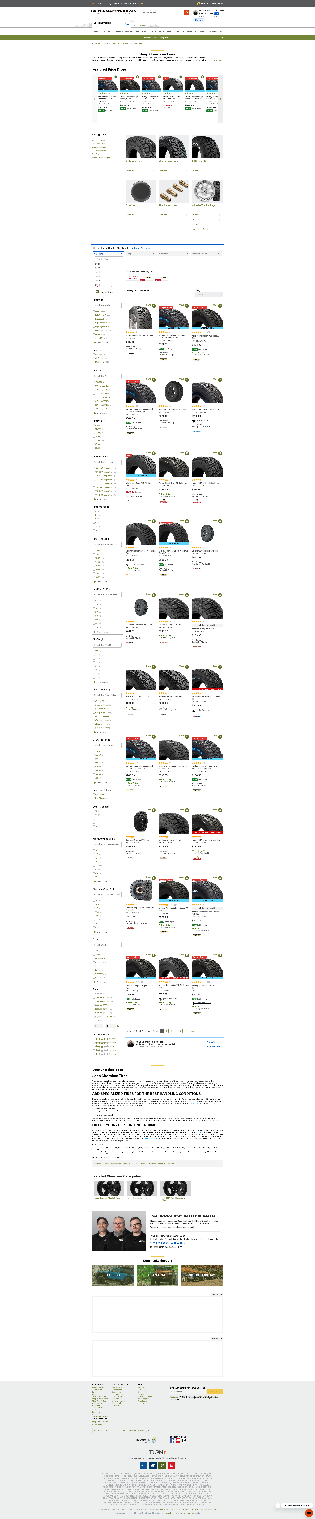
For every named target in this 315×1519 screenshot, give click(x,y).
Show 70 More (102, 343)
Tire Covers (96, 154)
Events (94, 1394)
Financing (96, 1405)
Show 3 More (102, 932)
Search (186, 12)
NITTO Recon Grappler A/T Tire (139, 335)
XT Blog (95, 1410)
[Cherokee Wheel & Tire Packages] (207, 191)
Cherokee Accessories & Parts (104, 44)
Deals (95, 31)
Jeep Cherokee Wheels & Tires (130, 44)
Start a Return (117, 1390)
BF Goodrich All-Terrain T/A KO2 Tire (206, 697)
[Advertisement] (157, 1314)
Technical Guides (98, 1408)
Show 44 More (102, 632)
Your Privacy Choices (192, 1509)
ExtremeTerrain (170, 1458)
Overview (141, 1388)
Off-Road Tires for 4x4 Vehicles (161, 1164)
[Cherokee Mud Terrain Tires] (174, 146)
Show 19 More (102, 982)
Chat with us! (117, 1399)
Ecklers (182, 1458)
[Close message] (222, 38)
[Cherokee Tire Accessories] (174, 191)
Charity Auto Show (145, 1396)
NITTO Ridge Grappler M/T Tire (173, 409)
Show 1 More (102, 733)
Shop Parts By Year (99, 1396)
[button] (199, 20)
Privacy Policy (202, 1396)
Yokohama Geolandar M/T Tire (205, 551)
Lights (177, 31)
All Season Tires (98, 140)
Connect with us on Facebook (172, 1440)
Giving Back (142, 1390)
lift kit (202, 1132)
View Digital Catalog (100, 1416)
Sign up (215, 1391)
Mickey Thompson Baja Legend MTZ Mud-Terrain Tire (107, 100)
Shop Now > (164, 38)
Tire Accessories (99, 151)
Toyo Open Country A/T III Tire (205, 409)
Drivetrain (128, 31)
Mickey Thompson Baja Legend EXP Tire (205, 913)
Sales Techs (142, 1401)
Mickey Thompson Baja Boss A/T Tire (129, 99)
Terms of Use (117, 1405)
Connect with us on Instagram (184, 1440)
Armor (110, 31)
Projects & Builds (98, 1388)
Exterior (154, 31)
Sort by (197, 291)
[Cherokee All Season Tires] (207, 146)
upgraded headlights (150, 1138)
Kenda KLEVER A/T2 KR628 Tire (173, 483)
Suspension (187, 31)
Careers (141, 1394)
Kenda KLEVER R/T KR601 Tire (205, 483)
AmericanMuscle (136, 1458)
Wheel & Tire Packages (101, 158)
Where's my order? (119, 1388)
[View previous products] (94, 99)
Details (140, 3)
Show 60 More (102, 414)
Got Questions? (118, 1394)
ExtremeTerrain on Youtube (178, 1440)
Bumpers (119, 31)
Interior (162, 31)
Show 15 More (102, 500)
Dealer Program (144, 1399)
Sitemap (159, 1509)
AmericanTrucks (153, 1458)
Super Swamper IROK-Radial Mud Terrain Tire (140, 909)
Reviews (141, 1403)
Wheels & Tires (215, 31)
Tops (196, 31)
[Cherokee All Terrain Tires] (141, 146)
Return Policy (116, 1392)
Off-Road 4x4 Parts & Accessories (107, 1164)
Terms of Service (187, 1513)
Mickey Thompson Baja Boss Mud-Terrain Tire (194, 99)
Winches (204, 31)
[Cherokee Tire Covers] (141, 191)
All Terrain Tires (98, 144)
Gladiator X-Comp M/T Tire (170, 696)
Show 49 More (102, 682)
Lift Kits (170, 31)
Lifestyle (103, 31)
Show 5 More (102, 582)
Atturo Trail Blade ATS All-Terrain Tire (171, 99)
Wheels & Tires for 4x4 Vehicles (135, 1164)
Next (192, 1031)
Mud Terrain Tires (99, 147)
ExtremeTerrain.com (114, 12)
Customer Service (118, 1396)
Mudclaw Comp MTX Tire (170, 625)
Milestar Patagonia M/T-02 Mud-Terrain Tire (173, 767)
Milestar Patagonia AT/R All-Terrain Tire (141, 552)
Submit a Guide (143, 1392)
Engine (137, 31)
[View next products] (220, 99)
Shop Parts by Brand (100, 1399)
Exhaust (145, 31)
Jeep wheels (195, 1103)
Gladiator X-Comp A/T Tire (137, 696)
